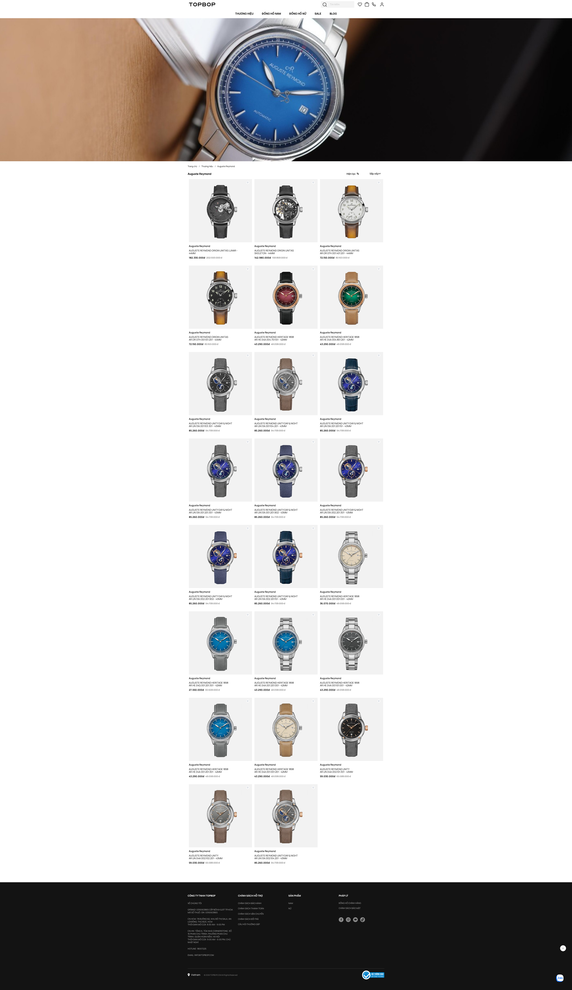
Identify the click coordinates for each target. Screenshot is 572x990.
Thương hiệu (244, 13)
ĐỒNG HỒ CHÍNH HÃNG (350, 903)
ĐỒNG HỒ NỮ (297, 13)
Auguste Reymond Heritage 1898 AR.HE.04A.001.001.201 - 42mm (274, 770)
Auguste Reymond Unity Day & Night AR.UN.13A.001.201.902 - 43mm (276, 511)
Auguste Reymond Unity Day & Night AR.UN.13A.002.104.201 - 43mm (276, 857)
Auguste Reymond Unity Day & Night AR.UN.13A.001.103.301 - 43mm (210, 424)
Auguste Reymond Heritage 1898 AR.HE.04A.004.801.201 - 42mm (339, 338)
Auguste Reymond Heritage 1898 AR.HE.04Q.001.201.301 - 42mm (208, 684)
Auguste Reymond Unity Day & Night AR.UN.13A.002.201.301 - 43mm (341, 511)
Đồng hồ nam (271, 13)
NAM (290, 903)
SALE (318, 13)
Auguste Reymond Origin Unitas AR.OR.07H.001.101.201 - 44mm (208, 338)
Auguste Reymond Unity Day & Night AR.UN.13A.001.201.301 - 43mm (210, 511)
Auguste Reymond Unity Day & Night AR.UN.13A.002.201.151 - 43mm (276, 597)
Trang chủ (192, 166)
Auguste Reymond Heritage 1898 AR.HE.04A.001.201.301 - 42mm (208, 770)
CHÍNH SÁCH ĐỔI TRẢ (248, 919)
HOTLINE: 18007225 (197, 948)
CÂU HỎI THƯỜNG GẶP (249, 924)
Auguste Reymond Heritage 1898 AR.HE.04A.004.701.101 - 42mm (274, 338)
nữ (289, 908)
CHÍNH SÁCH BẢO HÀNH (249, 903)
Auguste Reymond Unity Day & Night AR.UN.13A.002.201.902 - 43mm (210, 597)
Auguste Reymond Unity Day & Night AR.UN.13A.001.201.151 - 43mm (341, 424)
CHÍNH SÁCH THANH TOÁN (251, 908)
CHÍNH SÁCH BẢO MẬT (349, 908)
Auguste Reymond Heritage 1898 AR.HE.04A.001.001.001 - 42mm (339, 597)
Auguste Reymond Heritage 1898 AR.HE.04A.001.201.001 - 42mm (274, 684)
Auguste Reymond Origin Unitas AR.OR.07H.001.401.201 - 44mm (339, 252)
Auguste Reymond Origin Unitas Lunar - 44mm (213, 252)
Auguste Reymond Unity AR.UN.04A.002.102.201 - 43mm (205, 857)
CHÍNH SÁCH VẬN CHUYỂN (251, 913)
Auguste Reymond (226, 166)
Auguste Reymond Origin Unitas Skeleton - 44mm (274, 252)
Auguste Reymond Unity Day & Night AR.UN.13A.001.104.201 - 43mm (276, 424)
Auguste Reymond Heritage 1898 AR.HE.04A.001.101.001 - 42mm (339, 684)
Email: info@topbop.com (201, 955)
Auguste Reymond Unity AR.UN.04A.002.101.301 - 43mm (336, 770)
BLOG (333, 13)
